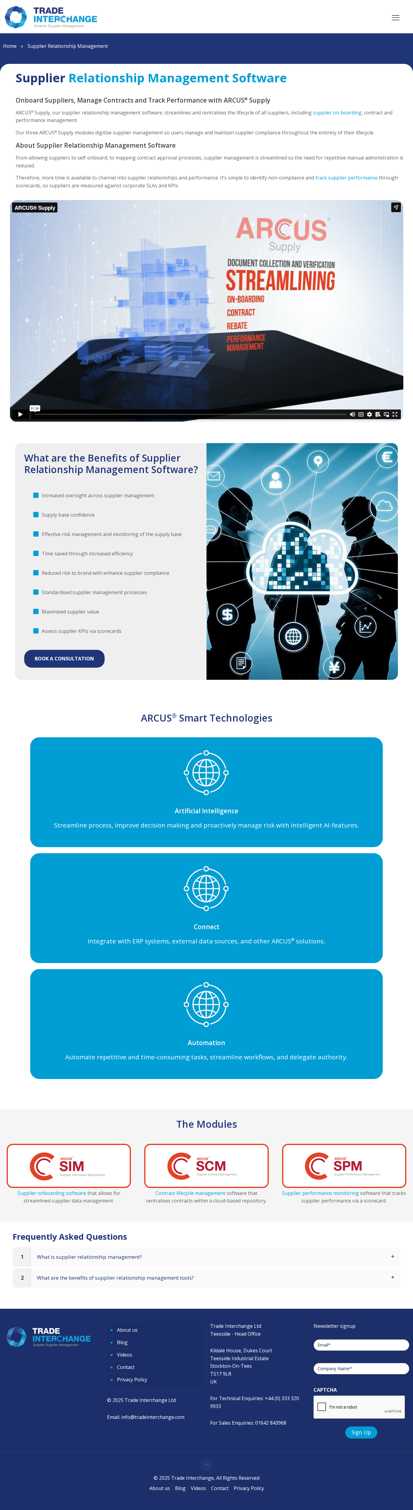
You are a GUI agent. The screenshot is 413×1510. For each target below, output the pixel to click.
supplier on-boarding (337, 112)
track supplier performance (346, 177)
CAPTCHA (325, 1390)
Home (10, 46)
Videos (124, 1354)
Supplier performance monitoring (320, 1193)
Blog (122, 1342)
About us (127, 1330)
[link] (69, 1166)
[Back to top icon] (206, 1465)
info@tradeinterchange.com (152, 1417)
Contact (126, 1367)
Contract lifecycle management (190, 1193)
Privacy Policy (132, 1379)
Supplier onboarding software (52, 1193)
